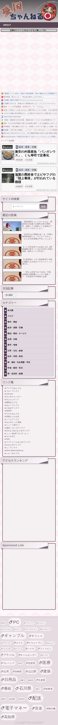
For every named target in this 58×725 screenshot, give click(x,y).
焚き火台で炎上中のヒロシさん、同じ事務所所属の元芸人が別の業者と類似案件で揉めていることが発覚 (30, 133)
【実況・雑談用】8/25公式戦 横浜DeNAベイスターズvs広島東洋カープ (29, 120)
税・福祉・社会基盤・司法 (19, 362)
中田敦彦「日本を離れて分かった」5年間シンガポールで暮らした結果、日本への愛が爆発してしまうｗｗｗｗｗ (30, 126)
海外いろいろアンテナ (15, 428)
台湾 (6, 671)
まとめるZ (10, 436)
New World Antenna (14, 450)
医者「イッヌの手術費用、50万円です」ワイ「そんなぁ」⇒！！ (27, 107)
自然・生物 (12, 339)
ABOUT (7, 25)
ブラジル (9, 654)
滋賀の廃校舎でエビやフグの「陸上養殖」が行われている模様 (35, 178)
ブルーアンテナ (12, 391)
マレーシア (9, 663)
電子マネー (16, 707)
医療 (46, 662)
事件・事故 (12, 322)
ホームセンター (28, 655)
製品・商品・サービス (17, 333)
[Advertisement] (29, 61)
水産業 (29, 160)
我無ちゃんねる (12, 416)
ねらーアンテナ (12, 405)
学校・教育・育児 (15, 368)
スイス (19, 642)
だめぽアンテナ (12, 408)
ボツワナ (45, 655)
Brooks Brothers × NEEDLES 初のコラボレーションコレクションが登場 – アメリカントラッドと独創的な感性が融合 (30, 136)
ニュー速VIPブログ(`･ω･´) (17, 434)
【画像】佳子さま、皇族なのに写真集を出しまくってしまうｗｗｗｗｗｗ (30, 103)
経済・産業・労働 (27, 147)
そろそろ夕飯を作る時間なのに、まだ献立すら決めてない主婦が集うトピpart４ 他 (30, 113)
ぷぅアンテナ (11, 448)
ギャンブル (14, 635)
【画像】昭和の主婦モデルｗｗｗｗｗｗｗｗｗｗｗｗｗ (23, 100)
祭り (39, 689)
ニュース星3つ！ (13, 425)
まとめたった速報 (13, 422)
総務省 (49, 688)
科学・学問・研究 (15, 356)
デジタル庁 (6, 649)
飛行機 (51, 708)
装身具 (22, 699)
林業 (31, 680)
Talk (8, 439)
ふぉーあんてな (12, 453)
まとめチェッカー (13, 397)
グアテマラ (6, 643)
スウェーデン (35, 642)
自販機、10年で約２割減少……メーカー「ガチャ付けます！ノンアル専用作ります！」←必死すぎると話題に (30, 130)
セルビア (50, 643)
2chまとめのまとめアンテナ (18, 431)
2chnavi (9, 394)
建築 (47, 671)
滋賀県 (20, 186)
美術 (4, 699)
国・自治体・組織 (15, 374)
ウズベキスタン (31, 629)
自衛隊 (12, 699)
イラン (17, 629)
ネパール (18, 649)
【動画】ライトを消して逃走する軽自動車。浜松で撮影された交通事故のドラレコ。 (30, 93)
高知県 (9, 717)
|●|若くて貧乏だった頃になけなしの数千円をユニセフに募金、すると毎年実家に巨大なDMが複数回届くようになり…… (30, 110)
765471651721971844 (12, 117)
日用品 (10, 679)
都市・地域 (12, 345)
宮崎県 (18, 671)
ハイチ (30, 648)
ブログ (10, 316)
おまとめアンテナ (13, 445)
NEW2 (9, 411)
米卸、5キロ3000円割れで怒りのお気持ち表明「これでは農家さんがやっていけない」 (30, 123)
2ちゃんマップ (12, 400)
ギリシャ (37, 635)
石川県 (25, 688)
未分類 (10, 310)
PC (16, 622)
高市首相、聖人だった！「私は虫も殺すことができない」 (24, 97)
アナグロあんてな (13, 388)
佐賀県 (31, 663)
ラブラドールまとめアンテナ (18, 442)
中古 (21, 663)
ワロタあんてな (12, 414)
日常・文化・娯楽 (15, 351)
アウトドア (29, 623)
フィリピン (46, 648)
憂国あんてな (11, 402)
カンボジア (45, 629)
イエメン (41, 623)
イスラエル (6, 629)
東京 (23, 680)
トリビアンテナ (12, 419)
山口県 (32, 671)
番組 (7, 688)
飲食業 (20, 160)
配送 (36, 698)
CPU (4, 623)
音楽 (38, 708)
